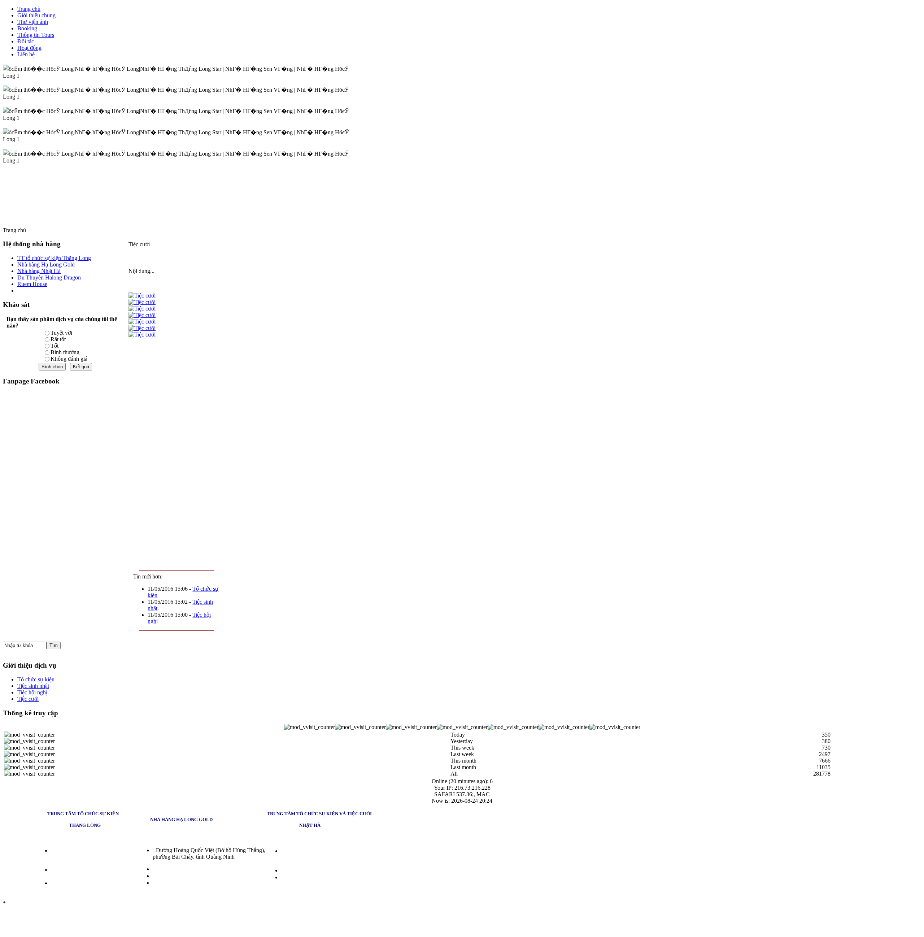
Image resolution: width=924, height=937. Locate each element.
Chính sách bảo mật (29, 903)
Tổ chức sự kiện (36, 679)
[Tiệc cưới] (142, 295)
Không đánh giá (69, 359)
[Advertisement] (176, 452)
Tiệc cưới (28, 699)
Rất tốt (58, 339)
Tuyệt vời (61, 333)
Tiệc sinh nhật (33, 686)
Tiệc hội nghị (32, 692)
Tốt (54, 346)
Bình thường (65, 352)
